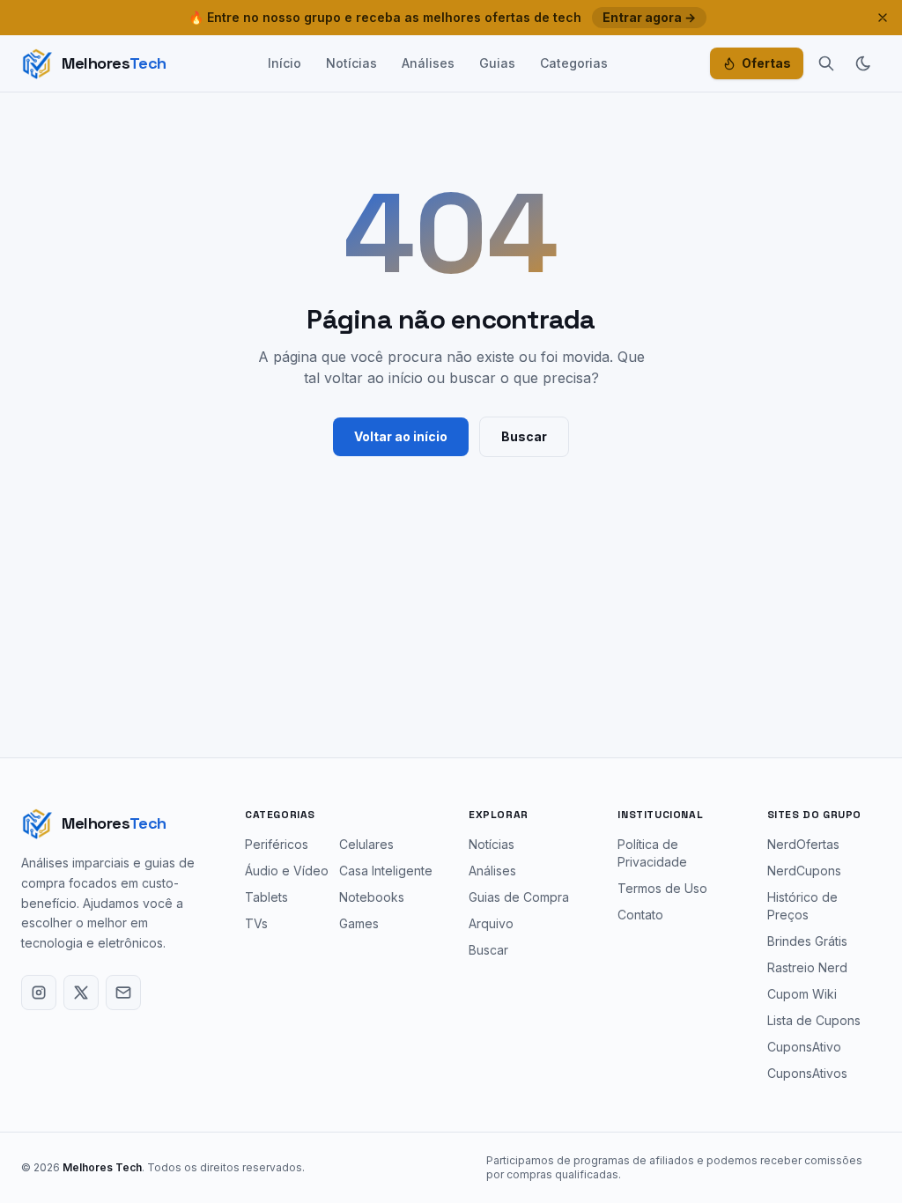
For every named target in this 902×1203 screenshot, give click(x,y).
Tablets (266, 896)
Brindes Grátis (807, 941)
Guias (497, 62)
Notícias (351, 62)
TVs (256, 923)
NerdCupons (804, 870)
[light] (863, 63)
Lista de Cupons (814, 1020)
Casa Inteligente (386, 870)
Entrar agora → (649, 17)
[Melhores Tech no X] (81, 992)
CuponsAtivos (807, 1073)
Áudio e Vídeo (287, 870)
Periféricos (276, 844)
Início (284, 62)
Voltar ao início (400, 436)
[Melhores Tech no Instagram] (38, 992)
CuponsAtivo (804, 1046)
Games (359, 923)
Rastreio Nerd (807, 967)
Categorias (574, 62)
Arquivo (491, 923)
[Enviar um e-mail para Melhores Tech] (123, 992)
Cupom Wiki (802, 993)
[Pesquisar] (826, 63)
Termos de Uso (662, 888)
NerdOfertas (803, 844)
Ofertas (766, 62)
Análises (428, 62)
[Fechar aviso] (882, 17)
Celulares (366, 844)
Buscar (524, 436)
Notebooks (371, 896)
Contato (640, 914)
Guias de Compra (519, 896)
